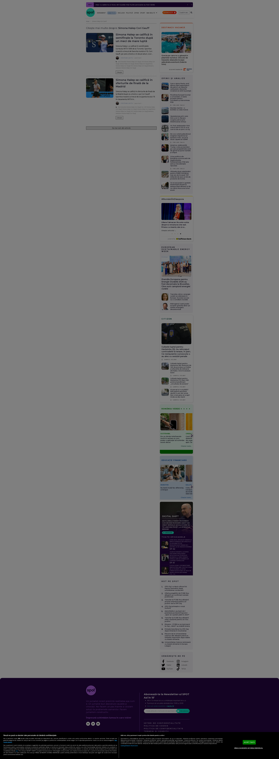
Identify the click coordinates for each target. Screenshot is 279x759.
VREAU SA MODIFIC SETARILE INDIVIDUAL (248, 748)
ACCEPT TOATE (249, 742)
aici (17, 751)
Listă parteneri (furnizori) (129, 745)
